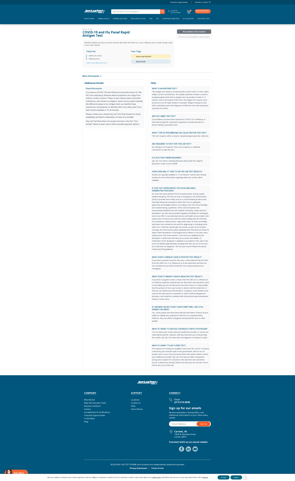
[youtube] (195, 449)
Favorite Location (201, 2)
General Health (103, 19)
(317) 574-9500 (175, 13)
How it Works (137, 409)
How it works (89, 19)
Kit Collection (188, 19)
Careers (87, 409)
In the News (89, 418)
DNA (150, 19)
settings (205, 477)
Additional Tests (203, 19)
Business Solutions (120, 19)
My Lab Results (203, 11)
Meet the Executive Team (95, 403)
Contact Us (135, 403)
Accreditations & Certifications (97, 412)
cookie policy (156, 477)
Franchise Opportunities (179, 2)
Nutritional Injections (170, 19)
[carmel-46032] (94, 11)
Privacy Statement (138, 468)
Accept (223, 477)
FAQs (133, 406)
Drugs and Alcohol (138, 19)
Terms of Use (157, 468)
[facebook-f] (181, 449)
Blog (86, 421)
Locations (135, 400)
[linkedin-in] (188, 449)
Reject (236, 477)
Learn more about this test (96, 63)
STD (157, 19)
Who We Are (89, 400)
